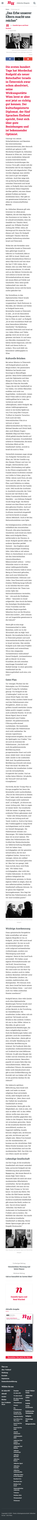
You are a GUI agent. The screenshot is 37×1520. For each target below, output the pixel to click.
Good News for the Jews (18, 1419)
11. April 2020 (12, 30)
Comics (16, 1405)
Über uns (5, 1367)
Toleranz (16, 1492)
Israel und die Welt (18, 1428)
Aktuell (4, 1394)
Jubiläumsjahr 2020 (18, 1437)
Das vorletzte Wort (6, 1403)
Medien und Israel (17, 1484)
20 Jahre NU (6, 1391)
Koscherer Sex (18, 1481)
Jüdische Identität (16, 1455)
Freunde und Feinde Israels (18, 1413)
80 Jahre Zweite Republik (18, 1399)
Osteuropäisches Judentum (18, 1489)
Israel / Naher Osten (30, 1392)
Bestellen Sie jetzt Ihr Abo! (19, 1357)
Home (7, 9)
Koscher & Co (17, 1479)
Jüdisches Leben (28, 1396)
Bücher (4, 1399)
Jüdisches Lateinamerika (18, 1471)
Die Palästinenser (18, 1408)
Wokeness (17, 1500)
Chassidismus (18, 1402)
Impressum (5, 1378)
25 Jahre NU (17, 1393)
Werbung (5, 1373)
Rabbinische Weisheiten (29, 1412)
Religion (28, 1416)
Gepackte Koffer (18, 1416)
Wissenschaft (18, 1498)
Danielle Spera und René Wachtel (19, 1298)
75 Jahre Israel (18, 1395)
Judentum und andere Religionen (18, 1442)
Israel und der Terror (18, 1424)
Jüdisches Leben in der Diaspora (18, 1475)
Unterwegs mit (15, 9)
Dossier (16, 1391)
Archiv (4, 1397)
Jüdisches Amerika (16, 1466)
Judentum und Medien (18, 1447)
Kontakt (4, 1375)
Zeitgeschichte (30, 1424)
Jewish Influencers (17, 1432)
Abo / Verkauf (6, 1370)
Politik (27, 1403)
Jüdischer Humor (16, 1459)
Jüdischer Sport (18, 1463)
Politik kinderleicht (29, 1406)
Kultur (27, 1400)
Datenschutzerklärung (9, 1381)
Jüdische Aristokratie (17, 1451)
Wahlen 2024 (17, 1495)
